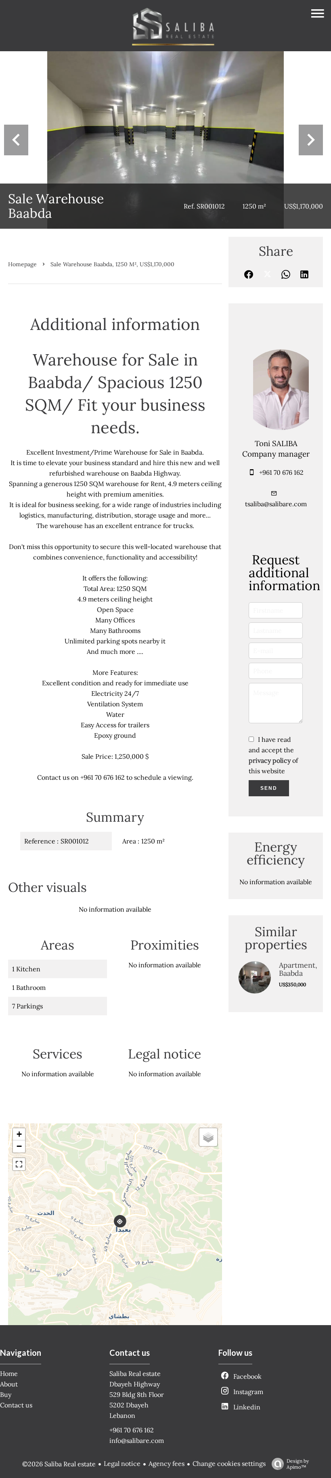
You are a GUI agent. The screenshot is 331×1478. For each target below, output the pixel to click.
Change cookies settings (229, 1463)
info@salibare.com (136, 1440)
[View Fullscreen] (19, 1164)
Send (268, 788)
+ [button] (19, 1134)
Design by (298, 1464)
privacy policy (270, 760)
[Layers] (208, 1137)
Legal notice (122, 1463)
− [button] (19, 1146)
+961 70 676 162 (281, 472)
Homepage (22, 264)
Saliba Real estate (135, 1373)
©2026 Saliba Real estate (59, 1464)
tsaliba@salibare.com (276, 504)
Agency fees (166, 1463)
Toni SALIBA (276, 443)
